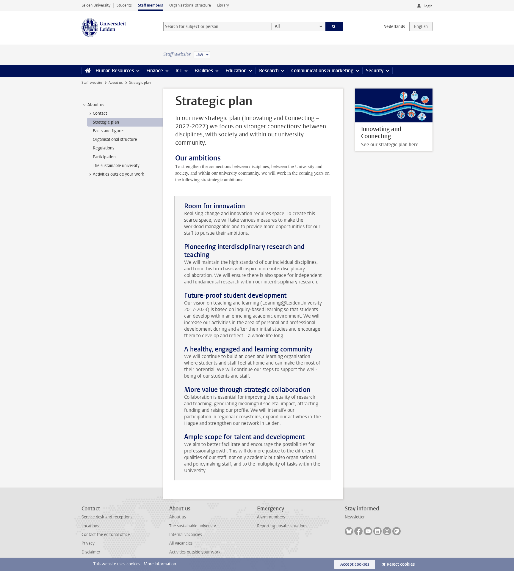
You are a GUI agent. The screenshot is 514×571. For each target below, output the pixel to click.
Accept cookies (354, 564)
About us (116, 82)
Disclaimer (91, 552)
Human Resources (114, 70)
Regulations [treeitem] (103, 148)
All (277, 26)
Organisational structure (190, 5)
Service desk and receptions (107, 517)
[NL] (394, 26)
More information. (160, 564)
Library (223, 5)
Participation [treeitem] (104, 157)
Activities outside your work (194, 552)
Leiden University (96, 5)
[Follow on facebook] (358, 531)
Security (374, 70)
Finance (154, 70)
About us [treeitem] (95, 105)
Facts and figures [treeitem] (108, 131)
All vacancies (180, 543)
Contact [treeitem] (100, 113)
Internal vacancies (185, 534)
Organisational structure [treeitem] (115, 139)
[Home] (87, 71)
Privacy (88, 543)
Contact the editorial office (106, 534)
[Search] (334, 26)
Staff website (92, 82)
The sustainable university (192, 526)
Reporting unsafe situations (282, 526)
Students (124, 5)
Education (236, 70)
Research (269, 70)
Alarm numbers (271, 517)
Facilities (204, 70)
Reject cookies (401, 564)
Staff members (150, 5)
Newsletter (355, 517)
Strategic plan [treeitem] (106, 122)
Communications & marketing (322, 70)
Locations (90, 526)
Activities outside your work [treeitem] (118, 174)
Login (428, 6)
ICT (178, 70)
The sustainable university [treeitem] (116, 165)
